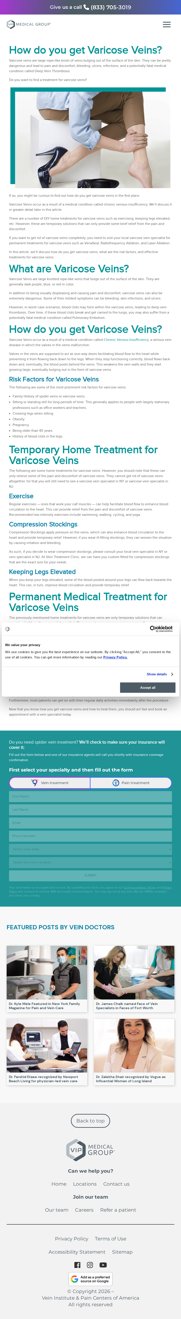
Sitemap (122, 1252)
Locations (85, 1184)
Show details (157, 674)
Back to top (90, 1121)
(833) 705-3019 (111, 7)
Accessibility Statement (77, 1252)
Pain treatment (136, 783)
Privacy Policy (71, 1239)
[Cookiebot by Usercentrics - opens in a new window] (156, 629)
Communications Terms (139, 887)
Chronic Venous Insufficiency (126, 340)
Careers (84, 1210)
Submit (90, 875)
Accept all (147, 687)
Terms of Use (110, 1239)
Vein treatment (55, 783)
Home (58, 1184)
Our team (56, 1210)
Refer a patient (118, 1210)
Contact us (116, 1184)
